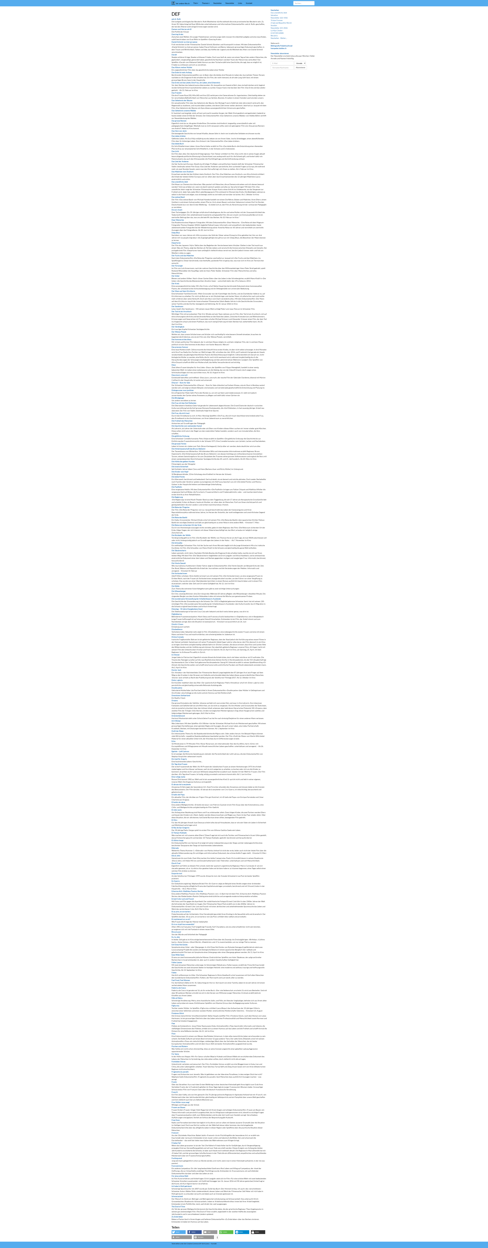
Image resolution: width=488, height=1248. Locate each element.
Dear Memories (178, 220)
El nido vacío (177, 810)
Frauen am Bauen (178, 1107)
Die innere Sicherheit (180, 466)
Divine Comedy (178, 637)
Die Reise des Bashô (179, 517)
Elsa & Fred (176, 863)
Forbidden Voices (178, 1061)
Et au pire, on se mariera (181, 911)
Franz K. (175, 1092)
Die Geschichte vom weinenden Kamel (187, 426)
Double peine (177, 688)
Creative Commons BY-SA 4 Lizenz (198, 1244)
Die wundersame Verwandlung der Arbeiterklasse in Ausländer (196, 599)
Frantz (174, 1082)
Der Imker (176, 276)
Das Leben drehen (179, 136)
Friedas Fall (176, 1143)
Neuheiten (217, 3)
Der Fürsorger (177, 266)
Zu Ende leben (177, 1217)
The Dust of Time (178, 1206)
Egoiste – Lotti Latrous (180, 751)
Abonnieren (300, 67)
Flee (173, 1023)
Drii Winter (176, 721)
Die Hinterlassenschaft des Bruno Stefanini (188, 449)
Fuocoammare (177, 1166)
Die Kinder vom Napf (180, 472)
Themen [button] (205, 3)
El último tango (178, 840)
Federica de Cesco (179, 988)
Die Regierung (177, 497)
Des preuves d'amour (180, 347)
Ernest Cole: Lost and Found (183, 899)
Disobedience (177, 629)
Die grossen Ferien (179, 444)
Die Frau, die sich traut (180, 413)
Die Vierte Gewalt (179, 563)
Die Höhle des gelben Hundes (183, 461)
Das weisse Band (178, 197)
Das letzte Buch (178, 144)
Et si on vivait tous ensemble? (183, 924)
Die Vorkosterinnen (179, 573)
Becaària (274, 35)
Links (240, 3)
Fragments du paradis (180, 1072)
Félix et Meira (177, 998)
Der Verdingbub (178, 327)
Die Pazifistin (177, 487)
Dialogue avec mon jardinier (183, 390)
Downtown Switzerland (181, 695)
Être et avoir (176, 932)
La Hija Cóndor (277, 30)
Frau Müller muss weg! (181, 1102)
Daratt (174, 55)
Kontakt (249, 3)
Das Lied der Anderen (180, 161)
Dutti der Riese (177, 731)
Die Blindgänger (178, 398)
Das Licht (175, 151)
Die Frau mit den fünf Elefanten (184, 403)
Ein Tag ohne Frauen (179, 764)
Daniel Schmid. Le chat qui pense (184, 42)
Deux (174, 365)
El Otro (174, 820)
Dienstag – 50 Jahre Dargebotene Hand (187, 609)
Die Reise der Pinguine (180, 507)
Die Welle (175, 586)
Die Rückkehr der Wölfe (181, 535)
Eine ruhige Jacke (178, 777)
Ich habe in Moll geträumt (182, 1186)
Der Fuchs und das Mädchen (183, 255)
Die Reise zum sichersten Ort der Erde (186, 525)
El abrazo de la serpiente (181, 784)
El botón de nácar (178, 802)
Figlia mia (175, 1006)
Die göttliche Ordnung (180, 436)
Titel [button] (195, 3)
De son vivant (177, 210)
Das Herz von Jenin (179, 131)
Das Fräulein (177, 93)
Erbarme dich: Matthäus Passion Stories (187, 891)
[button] (179, 1232)
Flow (174, 1033)
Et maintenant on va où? (181, 919)
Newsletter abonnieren (280, 53)
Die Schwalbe (177, 543)
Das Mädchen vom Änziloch (183, 171)
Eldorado (175, 848)
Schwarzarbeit (177, 1196)
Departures (176, 243)
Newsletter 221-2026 (279, 28)
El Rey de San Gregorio (180, 828)
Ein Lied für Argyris (179, 759)
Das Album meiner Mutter (182, 67)
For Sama (175, 1054)
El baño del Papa (178, 794)
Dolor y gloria (177, 680)
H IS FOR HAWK (277, 33)
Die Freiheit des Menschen (182, 421)
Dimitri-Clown (177, 624)
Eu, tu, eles (176, 937)
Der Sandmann (177, 306)
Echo (174, 741)
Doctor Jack (176, 670)
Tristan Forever (277, 20)
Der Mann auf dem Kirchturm (183, 291)
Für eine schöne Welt (180, 1176)
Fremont (175, 1133)
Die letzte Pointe (178, 477)
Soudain (274, 25)
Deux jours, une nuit (179, 375)
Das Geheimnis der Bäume (182, 100)
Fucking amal (177, 1158)
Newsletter (229, 3)
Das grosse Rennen (179, 121)
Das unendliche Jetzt (180, 182)
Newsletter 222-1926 (279, 18)
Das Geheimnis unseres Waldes (184, 110)
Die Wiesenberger (179, 591)
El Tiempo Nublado (179, 833)
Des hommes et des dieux (181, 339)
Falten (174, 972)
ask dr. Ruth (176, 19)
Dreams (175, 700)
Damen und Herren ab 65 (182, 29)
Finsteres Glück (178, 1013)
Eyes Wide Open (178, 955)
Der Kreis (175, 283)
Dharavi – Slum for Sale (181, 383)
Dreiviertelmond (178, 716)
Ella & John (176, 856)
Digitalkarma (177, 614)
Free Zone (176, 1120)
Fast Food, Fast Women (181, 980)
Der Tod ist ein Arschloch (182, 311)
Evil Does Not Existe (179, 945)
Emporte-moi (177, 873)
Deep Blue (176, 233)
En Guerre (176, 881)
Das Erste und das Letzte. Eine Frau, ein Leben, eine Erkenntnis (196, 82)
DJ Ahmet (175, 655)
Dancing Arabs (177, 34)
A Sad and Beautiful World (281, 23)
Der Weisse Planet (179, 332)
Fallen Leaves (177, 962)
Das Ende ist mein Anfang (182, 72)
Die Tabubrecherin (179, 550)
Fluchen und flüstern (180, 1046)
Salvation (274, 15)
